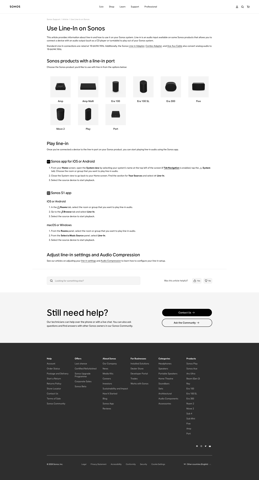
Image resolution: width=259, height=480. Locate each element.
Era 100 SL (191, 393)
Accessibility (116, 464)
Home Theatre (166, 378)
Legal (83, 464)
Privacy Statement (98, 464)
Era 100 (190, 388)
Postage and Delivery (57, 373)
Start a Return (54, 378)
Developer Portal (139, 373)
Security (143, 464)
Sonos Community (56, 403)
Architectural (165, 393)
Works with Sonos (139, 383)
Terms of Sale (54, 398)
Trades (134, 378)
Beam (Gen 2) (193, 378)
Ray (188, 383)
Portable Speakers (168, 373)
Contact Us (184, 312)
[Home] (15, 7)
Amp (188, 428)
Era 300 (190, 398)
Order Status (53, 368)
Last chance (81, 363)
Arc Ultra (190, 373)
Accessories (165, 403)
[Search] (242, 7)
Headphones (165, 363)
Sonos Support (53, 19)
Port (188, 433)
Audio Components (168, 398)
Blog (105, 398)
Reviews (107, 408)
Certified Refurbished (85, 368)
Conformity (131, 464)
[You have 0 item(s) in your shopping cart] (248, 7)
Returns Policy (54, 383)
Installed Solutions (140, 363)
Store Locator (54, 388)
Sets (161, 388)
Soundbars (164, 383)
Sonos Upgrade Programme (83, 375)
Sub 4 (189, 413)
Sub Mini (190, 418)
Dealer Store (137, 368)
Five (188, 423)
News (105, 368)
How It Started (110, 393)
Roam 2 (190, 403)
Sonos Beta (80, 386)
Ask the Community (185, 322)
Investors (107, 383)
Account (51, 363)
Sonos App (108, 403)
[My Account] (237, 7)
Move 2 (190, 408)
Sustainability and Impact (115, 388)
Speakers (163, 368)
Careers (107, 378)
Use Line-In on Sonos (80, 19)
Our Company (110, 363)
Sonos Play (191, 363)
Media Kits (108, 373)
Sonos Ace (191, 368)
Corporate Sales (83, 381)
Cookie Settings (158, 464)
